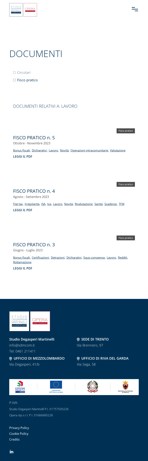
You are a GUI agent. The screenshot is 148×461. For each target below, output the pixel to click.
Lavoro (53, 150)
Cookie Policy (18, 434)
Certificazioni (40, 257)
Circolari (24, 72)
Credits (14, 439)
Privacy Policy (19, 428)
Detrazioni (58, 257)
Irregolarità (32, 204)
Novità (64, 150)
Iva (49, 204)
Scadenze (110, 204)
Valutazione (117, 150)
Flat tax (18, 204)
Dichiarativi (39, 150)
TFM (121, 204)
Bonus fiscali (21, 150)
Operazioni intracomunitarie (89, 150)
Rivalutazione (83, 204)
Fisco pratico (27, 80)
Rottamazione (22, 262)
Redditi (122, 257)
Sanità (98, 204)
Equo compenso (94, 257)
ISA (43, 204)
